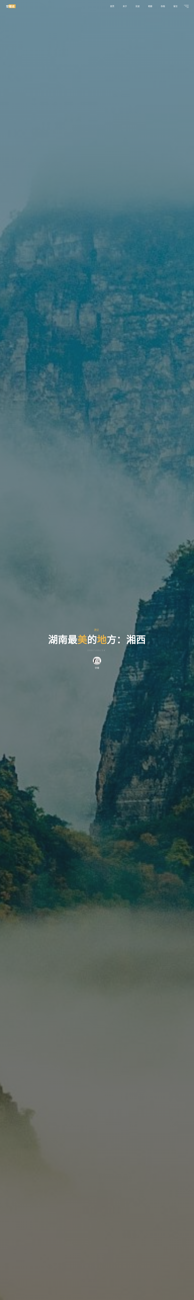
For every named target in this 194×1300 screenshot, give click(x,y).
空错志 (10, 6)
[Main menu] (186, 6)
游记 (96, 629)
